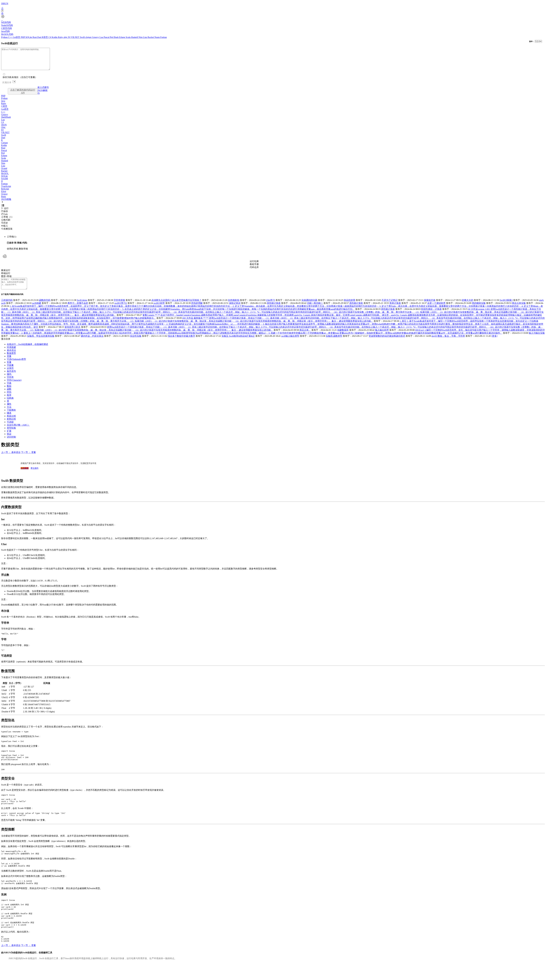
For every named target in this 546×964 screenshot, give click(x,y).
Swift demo (82, 300)
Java (3, 101)
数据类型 (11, 353)
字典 (9, 383)
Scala (128, 37)
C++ (10, 37)
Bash (116, 37)
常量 (9, 362)
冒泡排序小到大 (72, 327)
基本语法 (11, 350)
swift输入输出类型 (290, 336)
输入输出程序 (382, 330)
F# (69, 37)
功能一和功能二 (315, 303)
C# (50, 37)
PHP (23, 37)
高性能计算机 (356, 303)
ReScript (5, 189)
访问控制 (11, 437)
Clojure (4, 142)
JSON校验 (6, 199)
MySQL (5, 173)
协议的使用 (349, 300)
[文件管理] (273, 13)
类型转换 (11, 428)
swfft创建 (36, 303)
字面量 (10, 365)
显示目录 (5, 339)
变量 (9, 356)
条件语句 (11, 371)
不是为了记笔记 (390, 300)
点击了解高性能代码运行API (22, 91)
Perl (112, 37)
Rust (35, 37)
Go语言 (17, 37)
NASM (4, 178)
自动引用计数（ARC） (18, 425)
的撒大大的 (467, 300)
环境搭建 (11, 347)
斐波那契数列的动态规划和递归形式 (387, 336)
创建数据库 (343, 330)
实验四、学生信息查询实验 (40, 336)
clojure (88, 37)
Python (4, 37)
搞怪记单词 (234, 303)
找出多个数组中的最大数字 (181, 336)
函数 (9, 389)
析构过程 (11, 419)
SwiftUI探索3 (506, 300)
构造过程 (11, 416)
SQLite (29, 37)
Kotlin (55, 37)
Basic (3, 196)
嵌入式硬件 (43, 87)
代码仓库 (254, 267)
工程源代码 (7, 300)
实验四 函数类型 (334, 336)
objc (66, 37)
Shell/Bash (6, 117)
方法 (9, 407)
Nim (140, 37)
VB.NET (75, 37)
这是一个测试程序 (436, 303)
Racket (151, 37)
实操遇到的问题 (309, 300)
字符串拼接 (119, 300)
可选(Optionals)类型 (16, 359)
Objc (3, 127)
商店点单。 (305, 330)
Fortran (163, 37)
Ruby (61, 37)
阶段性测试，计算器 (431, 309)
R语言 (45, 37)
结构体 (10, 398)
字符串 (10, 377)
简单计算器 (395, 303)
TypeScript (6, 186)
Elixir (3, 191)
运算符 (10, 368)
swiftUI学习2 (120, 303)
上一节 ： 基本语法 (10, 452)
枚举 (9, 395)
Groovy (96, 37)
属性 (9, 404)
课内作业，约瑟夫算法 (92, 336)
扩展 (9, 431)
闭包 (9, 392)
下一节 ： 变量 (28, 452)
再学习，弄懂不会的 (78, 303)
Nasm (157, 37)
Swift (82, 37)
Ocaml (4, 168)
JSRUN (4, 3)
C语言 (4, 106)
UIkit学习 (270, 300)
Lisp (145, 37)
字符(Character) (14, 380)
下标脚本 (11, 410)
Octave (4, 194)
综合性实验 (135, 336)
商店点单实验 (519, 303)
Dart (39, 37)
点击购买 (25, 468)
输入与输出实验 (537, 333)
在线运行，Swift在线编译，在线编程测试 (27, 344)
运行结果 (254, 261)
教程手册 (254, 264)
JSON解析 (43, 90)
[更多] (494, 336)
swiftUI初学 (159, 303)
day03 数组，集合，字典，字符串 (448, 336)
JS (39, 93)
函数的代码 (44, 300)
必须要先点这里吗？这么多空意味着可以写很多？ (176, 300)
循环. (9, 374)
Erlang (122, 37)
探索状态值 (429, 300)
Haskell (134, 37)
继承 (9, 413)
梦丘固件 (35, 468)
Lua (102, 37)
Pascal (107, 37)
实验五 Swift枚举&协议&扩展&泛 (238, 336)
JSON (4, 125)
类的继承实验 (479, 303)
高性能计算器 (274, 303)
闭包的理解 (197, 303)
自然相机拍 (233, 300)
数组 (9, 386)
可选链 (10, 422)
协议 (9, 434)
